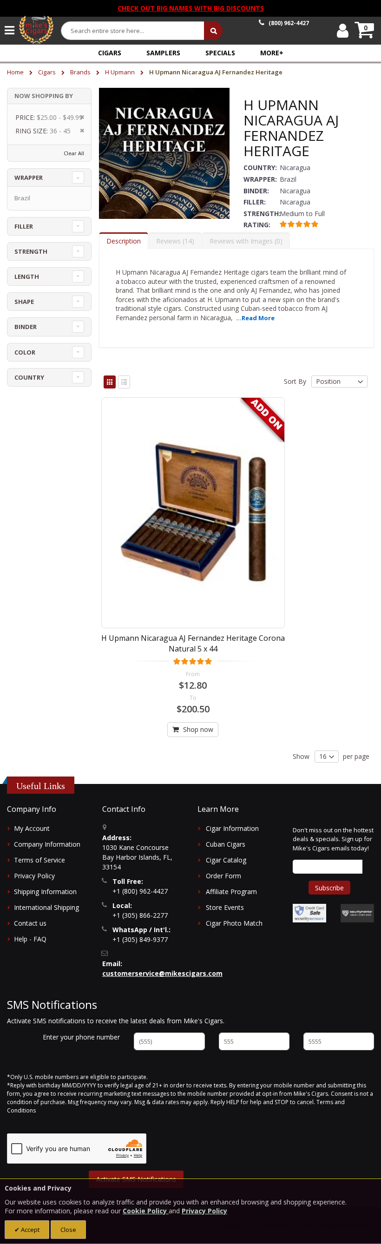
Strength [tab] (30, 251)
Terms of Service (39, 860)
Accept (29, 1229)
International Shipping (46, 907)
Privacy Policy (34, 875)
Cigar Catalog (226, 860)
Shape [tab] (24, 301)
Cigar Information (232, 828)
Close (68, 1229)
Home (16, 72)
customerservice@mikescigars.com (162, 973)
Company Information (47, 844)
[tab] (123, 240)
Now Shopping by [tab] (43, 96)
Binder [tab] (25, 327)
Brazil (22, 198)
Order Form (223, 875)
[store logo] (36, 30)
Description (123, 241)
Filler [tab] (23, 226)
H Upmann (120, 72)
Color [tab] (24, 352)
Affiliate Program (231, 891)
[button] (272, 52)
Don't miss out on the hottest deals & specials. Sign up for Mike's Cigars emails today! (333, 839)
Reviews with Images (245, 241)
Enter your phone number (81, 1037)
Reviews (174, 241)
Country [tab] (29, 377)
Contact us (30, 923)
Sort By (295, 381)
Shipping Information (45, 891)
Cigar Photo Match (234, 923)
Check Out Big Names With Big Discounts (191, 8)
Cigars (47, 72)
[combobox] (133, 30)
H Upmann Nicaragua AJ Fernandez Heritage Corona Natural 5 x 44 (193, 643)
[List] (124, 381)
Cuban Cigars (225, 844)
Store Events (225, 907)
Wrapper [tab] (28, 177)
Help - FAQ (30, 939)
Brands (81, 72)
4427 (289, 23)
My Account (32, 828)
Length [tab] (26, 276)
